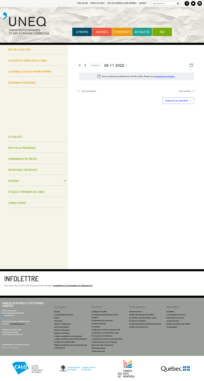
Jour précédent (88, 91)
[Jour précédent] (79, 65)
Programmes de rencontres (102, 320)
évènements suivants (164, 76)
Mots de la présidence (22, 148)
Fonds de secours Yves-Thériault (104, 342)
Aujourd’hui (95, 65)
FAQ (162, 32)
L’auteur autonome (99, 324)
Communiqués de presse (22, 159)
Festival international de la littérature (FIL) (145, 324)
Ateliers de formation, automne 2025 (106, 330)
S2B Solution (14, 348)
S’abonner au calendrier (176, 100)
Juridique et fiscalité (99, 312)
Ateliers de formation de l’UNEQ (27, 60)
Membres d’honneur (62, 330)
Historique (58, 321)
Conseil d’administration (63, 315)
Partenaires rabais (98, 348)
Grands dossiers (173, 321)
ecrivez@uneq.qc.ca (17, 324)
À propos (82, 32)
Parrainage (96, 327)
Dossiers (13, 181)
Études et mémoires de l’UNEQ (26, 192)
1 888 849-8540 (24, 321)
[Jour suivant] (85, 65)
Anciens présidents (61, 327)
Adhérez (142, 3)
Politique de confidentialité (64, 342)
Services (102, 32)
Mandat (57, 312)
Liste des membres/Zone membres (122, 3)
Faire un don (82, 3)
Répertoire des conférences (102, 345)
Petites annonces (98, 351)
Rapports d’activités (62, 333)
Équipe (56, 318)
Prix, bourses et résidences (102, 336)
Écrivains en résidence (22, 82)
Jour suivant (185, 91)
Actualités (142, 32)
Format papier (17, 203)
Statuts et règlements (62, 324)
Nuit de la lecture (19, 49)
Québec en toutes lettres (138, 327)
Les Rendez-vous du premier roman (29, 71)
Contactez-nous (97, 3)
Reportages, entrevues (22, 170)
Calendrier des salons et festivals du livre (107, 339)
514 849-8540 (11, 321)
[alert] (136, 76)
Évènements (122, 32)
